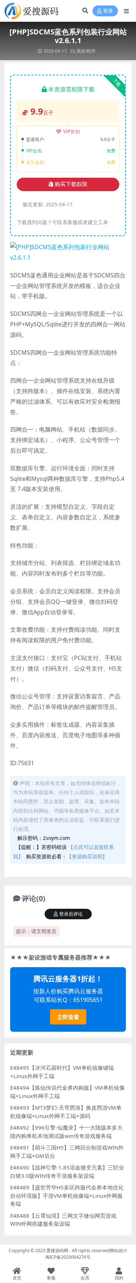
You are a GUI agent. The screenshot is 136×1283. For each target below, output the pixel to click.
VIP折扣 (71, 131)
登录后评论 (71, 914)
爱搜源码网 (57, 1250)
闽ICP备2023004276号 (68, 1257)
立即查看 (68, 1016)
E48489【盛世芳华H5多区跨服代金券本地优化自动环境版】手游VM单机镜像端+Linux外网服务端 (67, 1195)
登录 (108, 11)
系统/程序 (86, 51)
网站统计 (118, 1250)
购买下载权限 (71, 184)
